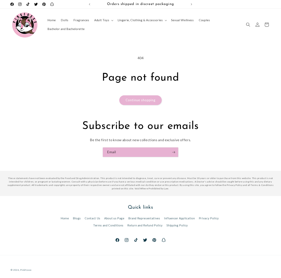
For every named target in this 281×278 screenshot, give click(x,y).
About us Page (114, 218)
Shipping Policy (177, 225)
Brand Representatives (144, 218)
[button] (103, 20)
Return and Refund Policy (145, 225)
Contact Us (92, 218)
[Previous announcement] (89, 4)
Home (65, 218)
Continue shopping (141, 100)
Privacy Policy (209, 218)
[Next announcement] (191, 4)
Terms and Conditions (108, 225)
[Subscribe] (173, 152)
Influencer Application (179, 218)
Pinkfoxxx (26, 269)
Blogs (77, 218)
